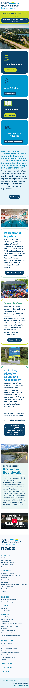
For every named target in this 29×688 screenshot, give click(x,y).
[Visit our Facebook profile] (3, 549)
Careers (3, 659)
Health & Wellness (7, 586)
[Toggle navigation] (26, 5)
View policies (10, 115)
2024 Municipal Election (9, 648)
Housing (3, 591)
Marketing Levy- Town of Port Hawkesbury (10, 576)
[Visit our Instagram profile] (6, 549)
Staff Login (21, 680)
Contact (5, 671)
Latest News (7, 663)
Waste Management (8, 619)
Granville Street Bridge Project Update (15, 20)
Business (5, 597)
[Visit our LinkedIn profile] (10, 549)
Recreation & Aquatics (13, 141)
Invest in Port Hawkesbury (9, 599)
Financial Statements (8, 657)
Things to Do (5, 608)
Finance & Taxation (7, 633)
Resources (6, 571)
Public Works (5, 621)
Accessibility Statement (8, 680)
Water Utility (5, 617)
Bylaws (3, 646)
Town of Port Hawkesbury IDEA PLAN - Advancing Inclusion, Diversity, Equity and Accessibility (14, 430)
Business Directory (7, 602)
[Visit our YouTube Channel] (13, 549)
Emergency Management (9, 626)
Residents (5, 555)
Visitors (5, 606)
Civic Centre (5, 567)
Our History (14, 197)
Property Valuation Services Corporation (14, 584)
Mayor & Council (6, 643)
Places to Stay (5, 610)
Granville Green (14, 340)
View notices (10, 94)
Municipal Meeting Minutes (10, 652)
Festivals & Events (7, 564)
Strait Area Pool (6, 560)
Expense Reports (6, 655)
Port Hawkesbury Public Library (11, 624)
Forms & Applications (8, 630)
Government (7, 641)
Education (4, 582)
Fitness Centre (5, 589)
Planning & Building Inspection (11, 635)
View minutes (10, 70)
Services (5, 614)
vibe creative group (21, 685)
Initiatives (4, 628)
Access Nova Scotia (7, 573)
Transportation (6, 580)
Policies (3, 650)
